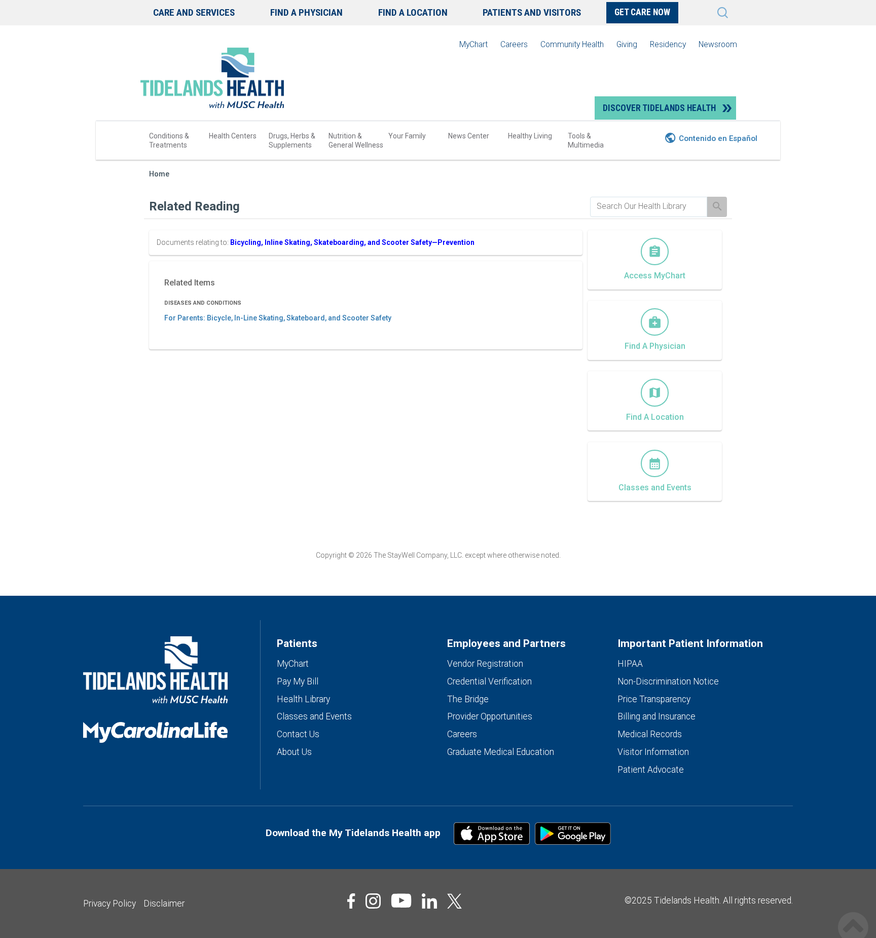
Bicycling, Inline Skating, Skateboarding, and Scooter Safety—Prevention (352, 242)
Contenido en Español (718, 138)
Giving (626, 44)
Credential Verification (489, 681)
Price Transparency (653, 699)
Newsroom (718, 44)
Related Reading (194, 206)
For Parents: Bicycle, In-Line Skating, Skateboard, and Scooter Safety (277, 318)
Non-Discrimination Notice (668, 681)
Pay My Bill (297, 681)
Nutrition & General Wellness (355, 140)
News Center (468, 136)
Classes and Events (314, 716)
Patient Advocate (650, 770)
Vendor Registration (485, 664)
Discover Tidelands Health (659, 108)
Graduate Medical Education (500, 752)
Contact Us (298, 734)
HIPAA (630, 664)
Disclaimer (164, 903)
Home (159, 174)
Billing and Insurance (656, 716)
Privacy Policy (109, 903)
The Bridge (468, 699)
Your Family (407, 136)
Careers (514, 44)
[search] (649, 206)
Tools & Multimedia (586, 140)
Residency (668, 44)
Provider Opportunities (489, 716)
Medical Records (649, 734)
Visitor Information (653, 752)
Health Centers (233, 136)
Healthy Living (530, 136)
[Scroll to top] (853, 916)
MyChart (473, 44)
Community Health (572, 44)
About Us (294, 752)
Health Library (303, 699)
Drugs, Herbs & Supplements (292, 140)
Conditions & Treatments (169, 140)
